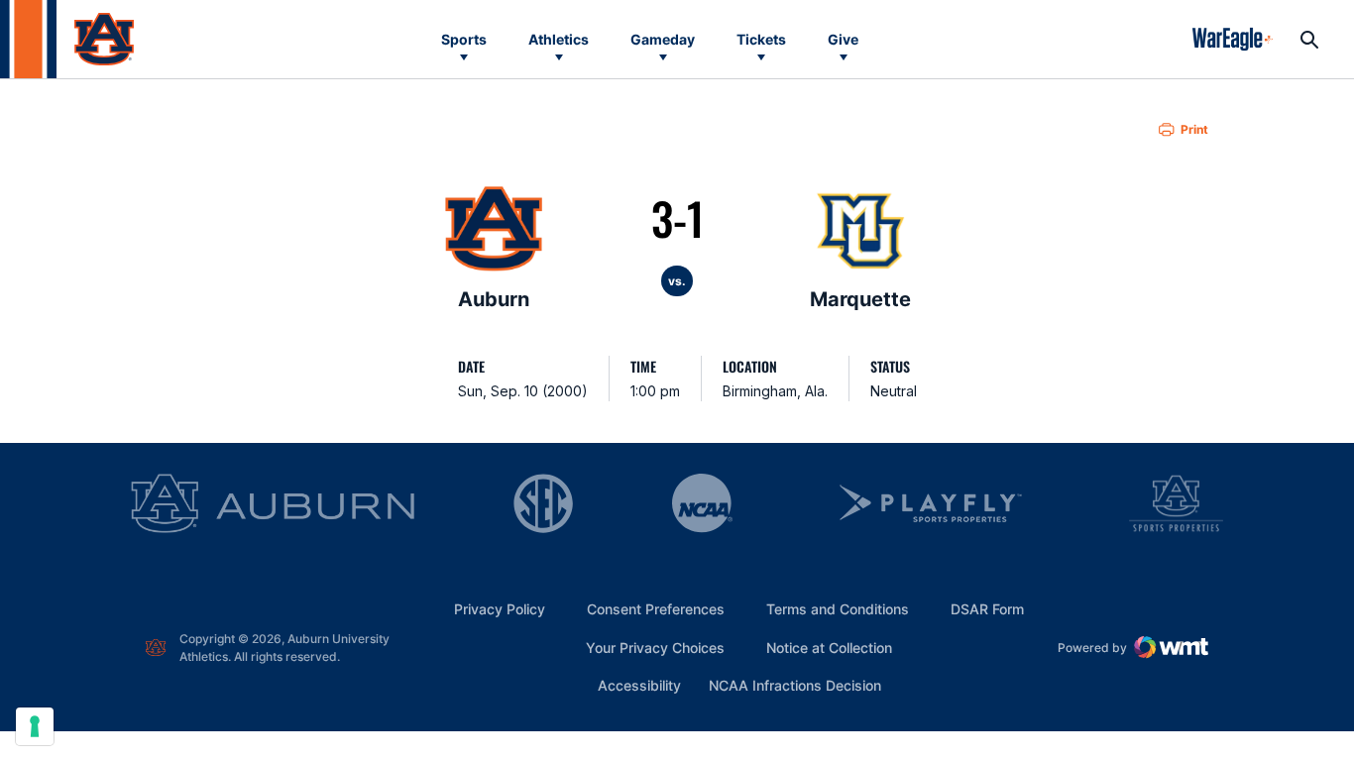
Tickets (761, 39)
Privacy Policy (499, 608)
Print (1194, 129)
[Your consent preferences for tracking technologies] (35, 726)
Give (843, 39)
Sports (464, 39)
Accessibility (639, 685)
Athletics (558, 39)
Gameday (662, 39)
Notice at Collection (829, 647)
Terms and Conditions (837, 608)
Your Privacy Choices (655, 647)
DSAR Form (987, 608)
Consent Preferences (656, 608)
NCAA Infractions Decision (795, 685)
